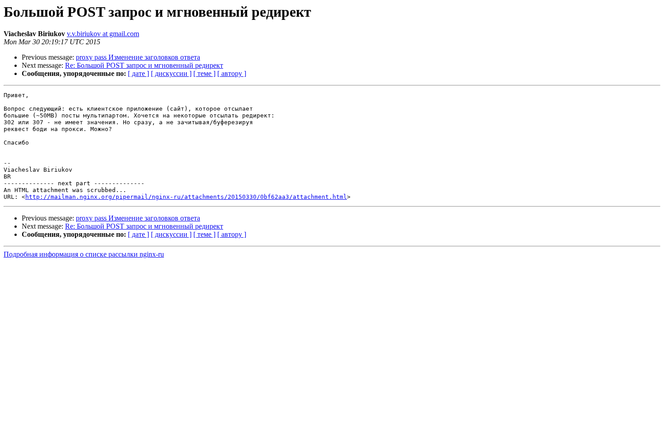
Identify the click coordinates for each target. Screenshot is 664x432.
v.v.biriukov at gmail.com (103, 34)
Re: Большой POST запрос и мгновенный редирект (144, 65)
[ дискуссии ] (171, 73)
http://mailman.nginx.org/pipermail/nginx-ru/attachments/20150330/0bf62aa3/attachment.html (186, 196)
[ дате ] (138, 73)
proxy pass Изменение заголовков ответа (138, 57)
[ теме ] (204, 73)
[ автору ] (231, 73)
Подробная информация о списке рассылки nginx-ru (84, 254)
